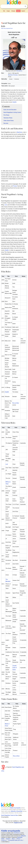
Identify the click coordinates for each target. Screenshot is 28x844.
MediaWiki (19, 837)
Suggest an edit (18, 822)
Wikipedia (23, 835)
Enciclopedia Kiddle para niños (15, 840)
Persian (15, 186)
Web (4, 11)
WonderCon (19, 71)
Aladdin (14, 102)
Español (23, 11)
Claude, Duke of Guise (15, 667)
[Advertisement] (14, 17)
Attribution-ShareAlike (16, 811)
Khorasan (15, 75)
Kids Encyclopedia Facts (7, 28)
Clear (22, 6)
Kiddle (2, 838)
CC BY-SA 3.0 (17, 833)
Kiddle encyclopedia (15, 808)
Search (25, 6)
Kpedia (18, 11)
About (13, 838)
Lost (6, 205)
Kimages (13, 11)
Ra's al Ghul (15, 403)
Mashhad (10, 75)
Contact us (3, 840)
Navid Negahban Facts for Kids (9, 815)
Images (8, 11)
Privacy (18, 838)
